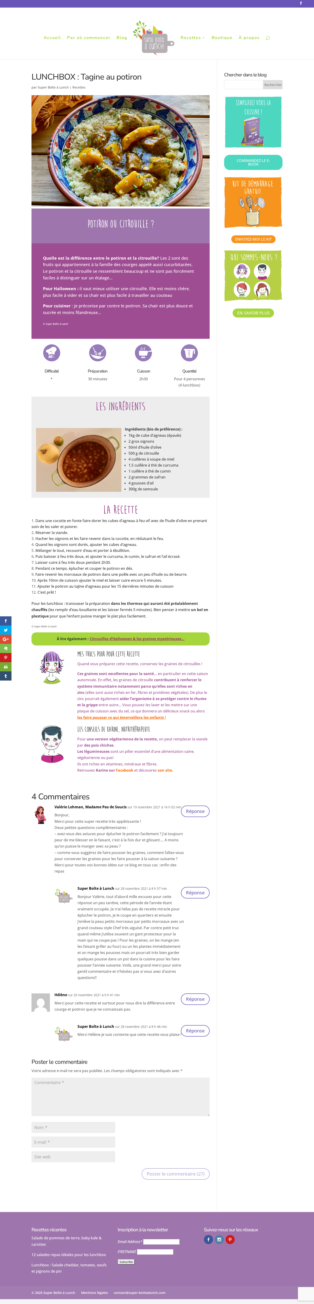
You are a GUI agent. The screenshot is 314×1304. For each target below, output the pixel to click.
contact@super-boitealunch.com (139, 1292)
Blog (122, 38)
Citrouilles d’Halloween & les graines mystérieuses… (137, 638)
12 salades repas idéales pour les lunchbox (68, 1254)
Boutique (222, 38)
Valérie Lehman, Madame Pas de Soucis (90, 806)
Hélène (60, 994)
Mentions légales (94, 1292)
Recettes (191, 38)
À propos (249, 38)
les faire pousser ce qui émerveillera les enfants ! (121, 717)
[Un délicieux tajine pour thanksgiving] (78, 491)
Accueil (52, 38)
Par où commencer (89, 38)
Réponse (195, 811)
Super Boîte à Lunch (53, 87)
